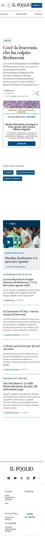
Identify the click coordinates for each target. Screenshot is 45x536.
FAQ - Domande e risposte (10, 497)
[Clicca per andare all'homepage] (21, 469)
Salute (7, 40)
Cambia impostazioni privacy (10, 529)
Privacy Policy (11, 513)
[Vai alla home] (21, 5)
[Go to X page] (21, 478)
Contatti (8, 491)
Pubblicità (29, 491)
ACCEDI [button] (31, 117)
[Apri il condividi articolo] (37, 93)
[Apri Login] (9, 5)
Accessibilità (10, 523)
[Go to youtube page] (15, 478)
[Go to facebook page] (9, 478)
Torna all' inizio (30, 515)
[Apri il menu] (3, 5)
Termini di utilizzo (9, 518)
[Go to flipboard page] (34, 478)
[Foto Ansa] (21, 237)
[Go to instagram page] (28, 478)
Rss (6, 503)
